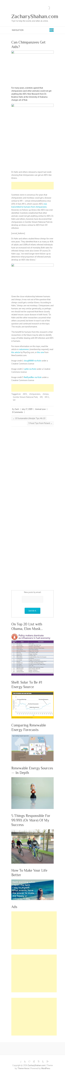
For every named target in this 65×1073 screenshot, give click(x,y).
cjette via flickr (30, 369)
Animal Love (40, 409)
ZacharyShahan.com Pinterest (32, 1060)
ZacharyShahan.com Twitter (23, 1060)
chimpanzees (34, 394)
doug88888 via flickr (32, 360)
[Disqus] (32, 469)
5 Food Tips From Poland (40, 423)
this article (15, 352)
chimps (46, 394)
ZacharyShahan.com (34, 16)
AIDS (25, 394)
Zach (17, 409)
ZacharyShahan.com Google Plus (28, 1060)
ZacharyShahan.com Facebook (19, 1060)
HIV (41, 397)
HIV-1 (47, 397)
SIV (14, 400)
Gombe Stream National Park (25, 397)
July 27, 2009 (27, 409)
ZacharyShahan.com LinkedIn (41, 1060)
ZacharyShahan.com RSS (46, 1060)
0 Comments (17, 412)
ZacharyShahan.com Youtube (37, 1060)
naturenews (24, 349)
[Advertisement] (38, 185)
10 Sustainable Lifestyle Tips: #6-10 (29, 418)
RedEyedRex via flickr (33, 377)
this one (40, 352)
